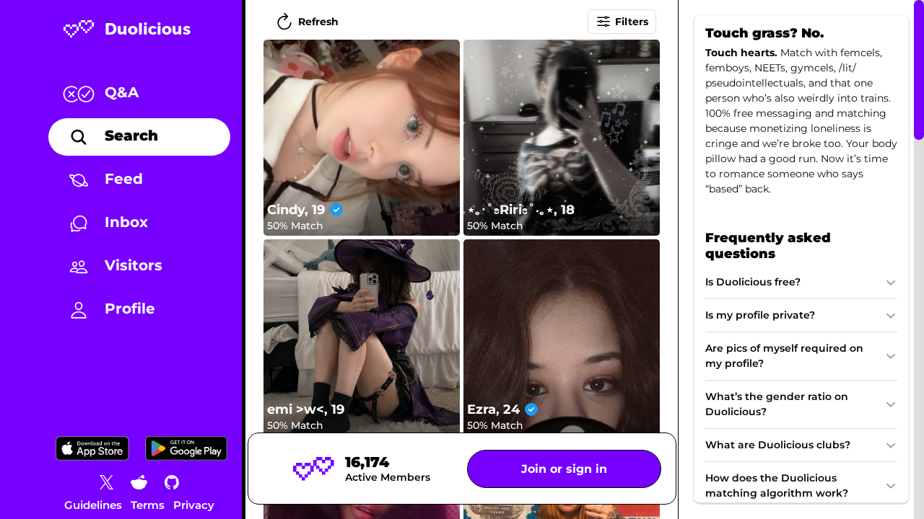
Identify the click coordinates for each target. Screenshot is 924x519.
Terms (148, 505)
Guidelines (93, 505)
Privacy (193, 505)
